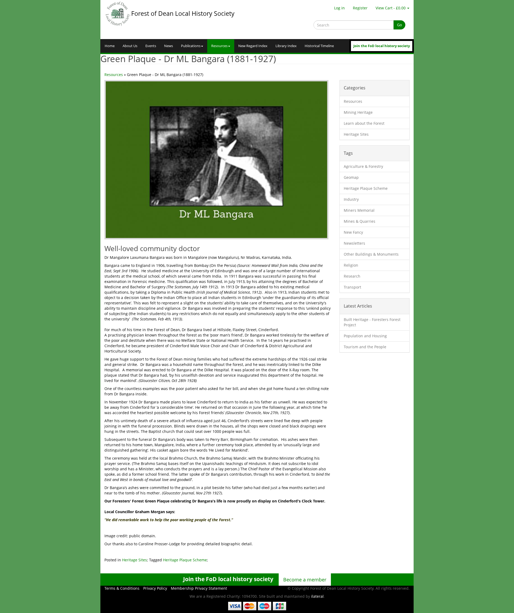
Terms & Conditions (121, 588)
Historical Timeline (319, 46)
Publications (191, 46)
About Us (130, 46)
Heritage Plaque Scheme (185, 559)
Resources (219, 46)
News (168, 46)
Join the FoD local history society (381, 46)
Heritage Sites (134, 559)
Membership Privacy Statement (199, 588)
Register (360, 7)
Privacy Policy (155, 588)
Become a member (304, 579)
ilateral (317, 596)
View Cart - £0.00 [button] (391, 7)
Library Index (286, 46)
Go (399, 24)
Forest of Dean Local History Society (183, 13)
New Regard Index (252, 46)
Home (110, 46)
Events (150, 46)
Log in (339, 7)
